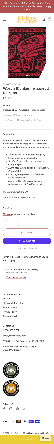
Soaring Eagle (38, 110)
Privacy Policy (10, 312)
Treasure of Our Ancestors (16, 110)
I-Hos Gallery (15, 433)
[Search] (43, 20)
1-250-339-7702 (11, 330)
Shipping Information (13, 303)
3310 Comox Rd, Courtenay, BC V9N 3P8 (23, 341)
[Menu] (4, 19)
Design (6, 105)
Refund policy (10, 307)
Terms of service (11, 316)
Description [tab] (8, 134)
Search (6, 298)
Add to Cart (27, 439)
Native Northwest (11, 84)
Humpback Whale (11, 115)
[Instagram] (10, 408)
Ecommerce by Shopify (39, 433)
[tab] (27, 171)
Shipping (7, 214)
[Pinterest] (17, 408)
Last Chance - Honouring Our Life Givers (23, 120)
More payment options (27, 248)
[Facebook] (4, 408)
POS (23, 433)
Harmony (27, 115)
